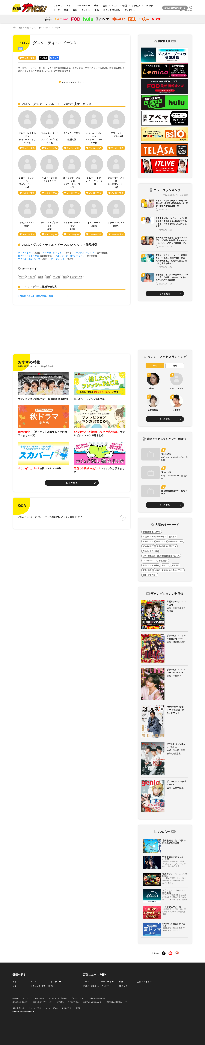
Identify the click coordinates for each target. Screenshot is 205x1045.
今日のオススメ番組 (151, 551)
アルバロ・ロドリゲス (53, 252)
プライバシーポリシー (78, 998)
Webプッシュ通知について (92, 1002)
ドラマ (69, 5)
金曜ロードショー (175, 541)
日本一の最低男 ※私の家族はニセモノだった (161, 556)
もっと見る (72, 482)
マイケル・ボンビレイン (29, 258)
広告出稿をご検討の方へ (20, 1002)
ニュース (57, 5)
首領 (48, 277)
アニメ (33, 981)
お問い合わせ (39, 998)
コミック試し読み (111, 10)
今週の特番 (147, 570)
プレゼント (130, 10)
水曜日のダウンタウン (152, 532)
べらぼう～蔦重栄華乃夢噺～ (154, 536)
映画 (96, 5)
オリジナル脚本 (76, 277)
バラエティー (83, 5)
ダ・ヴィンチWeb (51, 1008)
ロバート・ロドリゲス (28, 255)
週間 (175, 365)
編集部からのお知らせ (98, 998)
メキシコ (31, 277)
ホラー (22, 277)
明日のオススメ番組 (151, 565)
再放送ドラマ (148, 541)
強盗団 (40, 277)
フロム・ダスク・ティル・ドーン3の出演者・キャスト (58, 104)
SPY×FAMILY (148, 546)
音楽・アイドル (144, 981)
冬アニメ (165, 565)
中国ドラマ (160, 541)
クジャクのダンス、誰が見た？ (155, 560)
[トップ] (14, 27)
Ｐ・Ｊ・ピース (25, 252)
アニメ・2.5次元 (119, 5)
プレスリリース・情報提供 (57, 998)
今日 (155, 365)
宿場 (65, 277)
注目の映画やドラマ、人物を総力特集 (36, 366)
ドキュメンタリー (38, 986)
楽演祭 (78, 1008)
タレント (86, 10)
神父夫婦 (56, 277)
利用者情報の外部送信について (116, 1002)
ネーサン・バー (58, 258)
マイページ (26, 998)
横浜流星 (172, 536)
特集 (66, 10)
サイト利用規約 (73, 1002)
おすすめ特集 (29, 361)
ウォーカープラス (35, 1008)
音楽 (105, 5)
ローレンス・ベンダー (84, 252)
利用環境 (60, 1002)
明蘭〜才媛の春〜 (150, 575)
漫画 (97, 10)
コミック (149, 5)
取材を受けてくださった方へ (43, 1002)
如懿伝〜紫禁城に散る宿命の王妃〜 (169, 570)
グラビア (136, 5)
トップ (56, 10)
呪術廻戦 (175, 565)
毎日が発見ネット (18, 1008)
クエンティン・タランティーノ (70, 255)
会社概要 (15, 998)
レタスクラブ (66, 1008)
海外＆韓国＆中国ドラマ (166, 546)
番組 (75, 10)
